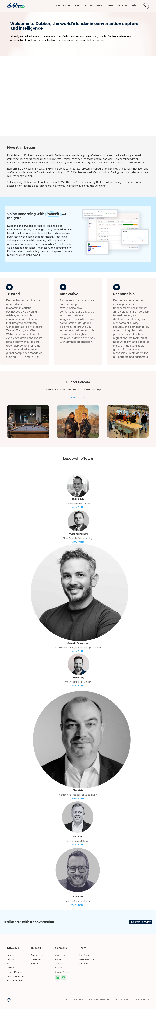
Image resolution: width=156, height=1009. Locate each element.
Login (133, 5)
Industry (88, 5)
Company (122, 5)
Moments (77, 5)
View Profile (78, 507)
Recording (61, 5)
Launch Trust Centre (26, 110)
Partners (111, 5)
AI (69, 5)
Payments (99, 5)
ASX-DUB (116, 999)
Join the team (78, 397)
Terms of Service (142, 999)
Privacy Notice (127, 999)
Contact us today (141, 921)
